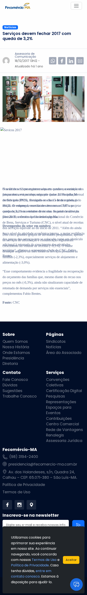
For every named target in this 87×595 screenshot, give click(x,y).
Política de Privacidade (24, 484)
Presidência (13, 358)
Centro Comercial (62, 424)
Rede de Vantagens (64, 429)
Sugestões (12, 390)
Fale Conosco (15, 379)
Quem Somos (15, 341)
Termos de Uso (16, 492)
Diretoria (10, 363)
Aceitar (71, 560)
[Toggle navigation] (76, 6)
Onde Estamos (16, 352)
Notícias (53, 347)
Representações (61, 401)
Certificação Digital (64, 390)
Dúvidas (10, 385)
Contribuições (59, 418)
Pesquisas (55, 396)
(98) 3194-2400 (23, 456)
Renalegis (55, 435)
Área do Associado (63, 352)
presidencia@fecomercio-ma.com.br (42, 464)
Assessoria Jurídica (64, 440)
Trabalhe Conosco (20, 396)
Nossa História (16, 347)
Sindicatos (56, 341)
